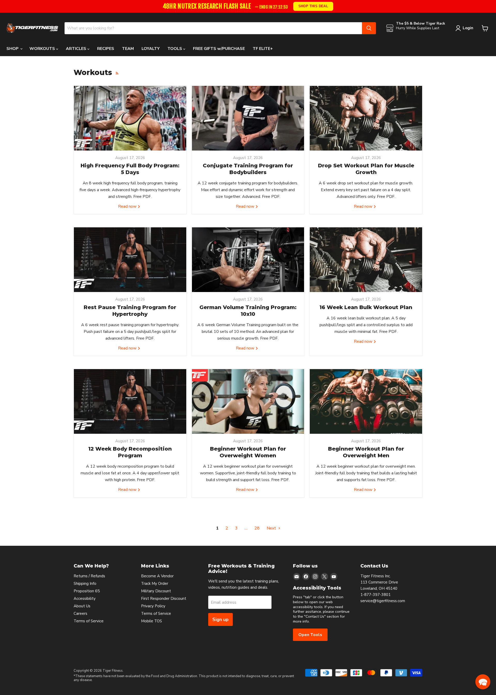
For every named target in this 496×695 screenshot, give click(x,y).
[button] (482, 681)
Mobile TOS (151, 621)
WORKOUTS (42, 48)
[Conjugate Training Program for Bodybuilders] (248, 118)
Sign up (220, 619)
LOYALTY (151, 48)
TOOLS (175, 48)
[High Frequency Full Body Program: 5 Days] (130, 118)
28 (257, 528)
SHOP (13, 48)
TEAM (128, 48)
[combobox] (213, 28)
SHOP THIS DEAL (313, 6)
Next (272, 528)
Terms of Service (89, 621)
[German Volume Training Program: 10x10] (248, 259)
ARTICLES (76, 48)
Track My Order (154, 583)
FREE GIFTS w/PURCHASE (219, 48)
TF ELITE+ (263, 48)
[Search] (369, 28)
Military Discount (156, 591)
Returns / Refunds (89, 576)
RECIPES (105, 48)
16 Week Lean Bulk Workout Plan (366, 307)
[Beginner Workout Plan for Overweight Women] (248, 401)
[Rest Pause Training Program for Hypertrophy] (130, 259)
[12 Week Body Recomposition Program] (130, 401)
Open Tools (310, 635)
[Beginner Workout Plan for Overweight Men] (366, 401)
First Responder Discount (163, 598)
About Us (82, 606)
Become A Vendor (157, 576)
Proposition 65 (87, 591)
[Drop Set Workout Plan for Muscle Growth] (366, 118)
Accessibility (85, 598)
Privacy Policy (153, 606)
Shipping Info (85, 583)
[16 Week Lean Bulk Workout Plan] (366, 259)
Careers (80, 613)
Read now (127, 206)
